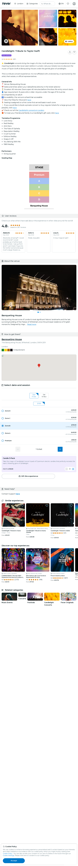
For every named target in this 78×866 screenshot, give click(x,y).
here (29, 100)
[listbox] (39, 395)
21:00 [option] (39, 403)
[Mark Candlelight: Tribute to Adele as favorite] (71, 505)
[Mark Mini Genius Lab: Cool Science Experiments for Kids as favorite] (47, 550)
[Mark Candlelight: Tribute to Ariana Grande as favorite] (47, 505)
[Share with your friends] (70, 52)
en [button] (62, 4)
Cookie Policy (7, 853)
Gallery (70, 41)
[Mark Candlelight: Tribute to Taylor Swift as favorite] (74, 52)
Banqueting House (12, 339)
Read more (31, 324)
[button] (39, 411)
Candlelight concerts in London (31, 110)
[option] (39, 411)
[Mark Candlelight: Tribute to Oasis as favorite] (22, 505)
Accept (14, 861)
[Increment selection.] (60, 449)
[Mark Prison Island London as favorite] (71, 550)
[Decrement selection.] (17, 449)
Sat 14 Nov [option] (44, 396)
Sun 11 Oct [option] (34, 396)
